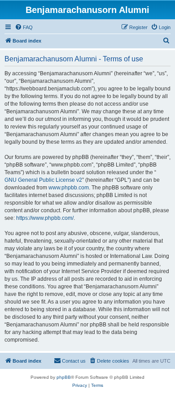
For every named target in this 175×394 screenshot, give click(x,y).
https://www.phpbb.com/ (45, 218)
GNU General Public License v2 (43, 180)
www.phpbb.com (68, 187)
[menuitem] (24, 27)
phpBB (64, 377)
